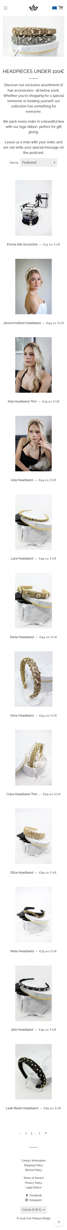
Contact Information (33, 1160)
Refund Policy (33, 1170)
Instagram (35, 1200)
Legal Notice (33, 1187)
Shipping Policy (33, 1165)
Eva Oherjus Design (38, 1218)
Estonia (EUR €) (32, 1209)
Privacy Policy (33, 1182)
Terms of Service (33, 1177)
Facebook (35, 1195)
